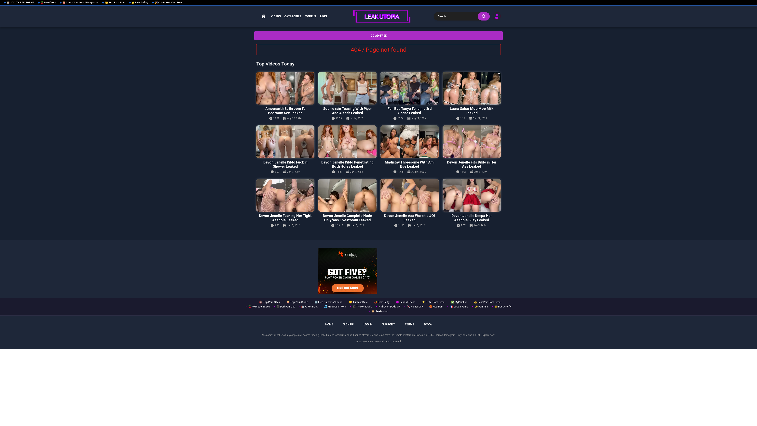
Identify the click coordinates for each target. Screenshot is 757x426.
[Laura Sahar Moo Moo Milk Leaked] (472, 88)
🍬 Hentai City (415, 306)
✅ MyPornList (459, 302)
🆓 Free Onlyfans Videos (328, 302)
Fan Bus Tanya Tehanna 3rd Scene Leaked (410, 110)
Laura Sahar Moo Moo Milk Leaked (472, 110)
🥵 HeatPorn (436, 306)
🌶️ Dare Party (381, 302)
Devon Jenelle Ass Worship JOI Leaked (409, 218)
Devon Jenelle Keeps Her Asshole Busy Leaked (471, 218)
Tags (323, 16)
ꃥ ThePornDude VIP (389, 306)
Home (263, 16)
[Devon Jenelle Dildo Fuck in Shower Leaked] (285, 141)
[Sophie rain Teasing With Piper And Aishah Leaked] (347, 88)
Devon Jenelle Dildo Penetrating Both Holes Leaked (347, 164)
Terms (409, 324)
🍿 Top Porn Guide (297, 302)
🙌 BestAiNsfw (503, 306)
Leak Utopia (374, 341)
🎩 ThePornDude (362, 306)
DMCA (428, 324)
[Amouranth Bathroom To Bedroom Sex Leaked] (285, 88)
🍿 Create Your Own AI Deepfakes (80, 2)
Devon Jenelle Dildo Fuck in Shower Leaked (285, 164)
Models (310, 16)
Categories (292, 16)
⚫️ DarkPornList (285, 306)
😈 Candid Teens (405, 302)
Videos (276, 16)
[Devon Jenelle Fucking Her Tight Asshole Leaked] (285, 195)
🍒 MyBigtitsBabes (259, 306)
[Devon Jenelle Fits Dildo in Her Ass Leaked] (472, 141)
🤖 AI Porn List (309, 306)
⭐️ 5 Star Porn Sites (433, 302)
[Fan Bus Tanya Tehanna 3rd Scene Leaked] (409, 88)
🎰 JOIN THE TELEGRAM (20, 2)
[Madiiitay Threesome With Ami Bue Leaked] (409, 141)
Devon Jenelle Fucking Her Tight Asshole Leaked (285, 218)
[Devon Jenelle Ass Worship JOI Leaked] (409, 195)
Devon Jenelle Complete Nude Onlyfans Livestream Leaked (347, 218)
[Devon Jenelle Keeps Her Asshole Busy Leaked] (472, 195)
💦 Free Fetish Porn (335, 306)
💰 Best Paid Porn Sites (487, 302)
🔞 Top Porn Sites (269, 302)
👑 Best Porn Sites (115, 2)
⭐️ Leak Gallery (140, 2)
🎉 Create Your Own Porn (168, 2)
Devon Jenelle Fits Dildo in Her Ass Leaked (471, 164)
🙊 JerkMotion (379, 311)
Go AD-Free (379, 35)
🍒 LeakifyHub (48, 2)
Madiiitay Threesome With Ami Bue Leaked (409, 164)
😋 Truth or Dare (358, 302)
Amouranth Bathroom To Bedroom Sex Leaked (285, 110)
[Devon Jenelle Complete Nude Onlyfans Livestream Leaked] (347, 195)
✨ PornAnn (481, 306)
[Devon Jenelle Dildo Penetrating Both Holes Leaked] (347, 141)
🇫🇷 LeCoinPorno (459, 306)
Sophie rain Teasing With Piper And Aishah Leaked (347, 110)
